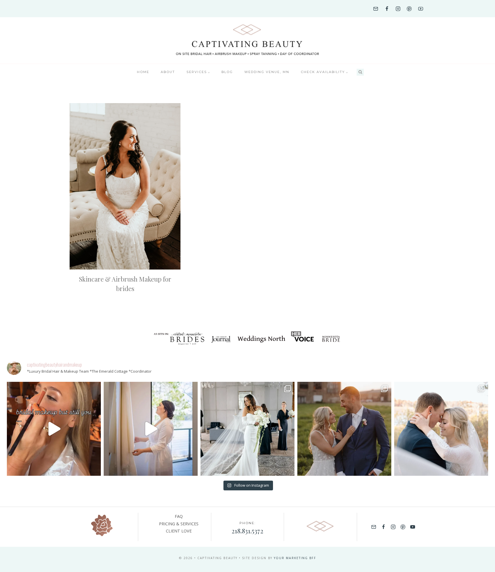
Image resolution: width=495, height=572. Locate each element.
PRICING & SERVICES (179, 523)
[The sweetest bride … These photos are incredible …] (247, 429)
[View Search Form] (360, 72)
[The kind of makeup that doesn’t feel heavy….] (54, 429)
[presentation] (125, 186)
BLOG (227, 72)
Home (143, 72)
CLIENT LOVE (179, 531)
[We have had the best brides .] (151, 429)
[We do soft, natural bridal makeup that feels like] (441, 429)
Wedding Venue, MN (266, 72)
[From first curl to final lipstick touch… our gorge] (344, 429)
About (168, 72)
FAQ (179, 516)
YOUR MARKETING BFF (295, 558)
